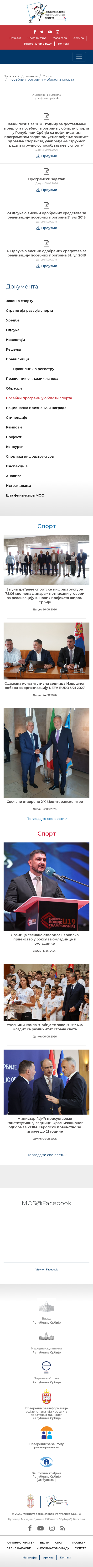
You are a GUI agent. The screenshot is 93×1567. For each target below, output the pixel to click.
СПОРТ (60, 1542)
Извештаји (15, 340)
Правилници (17, 359)
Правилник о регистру (33, 369)
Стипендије (16, 417)
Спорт (47, 76)
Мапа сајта (60, 38)
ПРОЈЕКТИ (78, 1542)
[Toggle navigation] (79, 56)
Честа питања (37, 38)
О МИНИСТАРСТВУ (20, 1542)
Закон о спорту (19, 301)
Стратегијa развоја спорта (29, 310)
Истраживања (18, 486)
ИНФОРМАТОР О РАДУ (52, 1548)
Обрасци (14, 388)
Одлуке (13, 330)
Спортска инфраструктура (30, 456)
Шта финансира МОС (25, 495)
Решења (13, 349)
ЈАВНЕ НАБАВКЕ (19, 1548)
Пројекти (14, 437)
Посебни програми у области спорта (39, 398)
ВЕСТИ (44, 1542)
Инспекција (16, 466)
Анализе (13, 476)
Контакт (63, 43)
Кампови (14, 427)
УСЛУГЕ (80, 1548)
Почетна (15, 38)
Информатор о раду (38, 43)
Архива (78, 38)
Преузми (48, 156)
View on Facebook (47, 1269)
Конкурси (15, 447)
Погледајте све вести (46, 819)
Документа (29, 76)
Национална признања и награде (36, 408)
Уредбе (13, 320)
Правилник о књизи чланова (32, 379)
